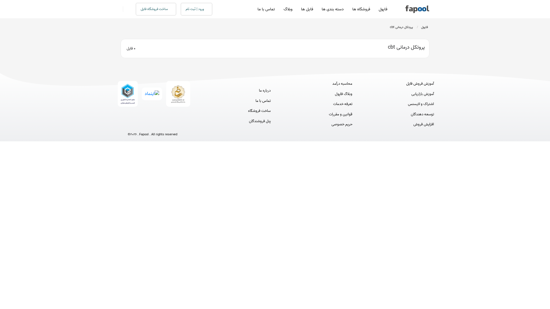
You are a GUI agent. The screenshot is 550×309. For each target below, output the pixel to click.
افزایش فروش (423, 124)
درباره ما (265, 91)
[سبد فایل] (118, 9)
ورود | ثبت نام (195, 9)
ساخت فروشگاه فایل (155, 9)
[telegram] (142, 124)
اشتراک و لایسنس (421, 104)
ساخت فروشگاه (259, 111)
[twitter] (163, 124)
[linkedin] (173, 124)
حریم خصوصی (341, 124)
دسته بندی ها (333, 9)
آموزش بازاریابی (422, 94)
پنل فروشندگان (260, 121)
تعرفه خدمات (342, 104)
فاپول (383, 9)
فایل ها (307, 9)
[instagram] (152, 124)
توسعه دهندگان (422, 114)
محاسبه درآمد (342, 84)
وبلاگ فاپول (343, 94)
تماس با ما (266, 9)
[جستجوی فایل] (126, 9)
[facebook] (131, 124)
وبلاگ (288, 9)
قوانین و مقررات (340, 114)
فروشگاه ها (361, 9)
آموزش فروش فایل (420, 84)
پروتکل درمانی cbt (401, 27)
